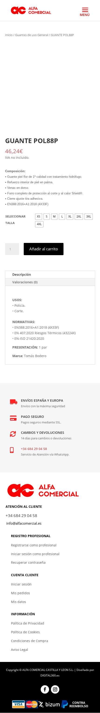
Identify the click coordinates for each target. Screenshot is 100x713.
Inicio (9, 35)
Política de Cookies (25, 632)
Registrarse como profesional (34, 545)
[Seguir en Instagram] (55, 689)
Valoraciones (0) (24, 282)
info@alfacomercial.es (23, 523)
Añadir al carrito (43, 248)
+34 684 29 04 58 (34, 449)
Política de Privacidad (27, 623)
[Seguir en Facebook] (45, 689)
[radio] (38, 217)
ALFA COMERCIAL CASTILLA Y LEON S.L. (47, 670)
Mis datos (18, 602)
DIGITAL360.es (50, 675)
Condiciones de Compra (29, 641)
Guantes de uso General (31, 35)
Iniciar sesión (21, 584)
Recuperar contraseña (28, 562)
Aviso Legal (19, 649)
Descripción (21, 274)
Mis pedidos (20, 593)
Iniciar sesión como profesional (35, 554)
